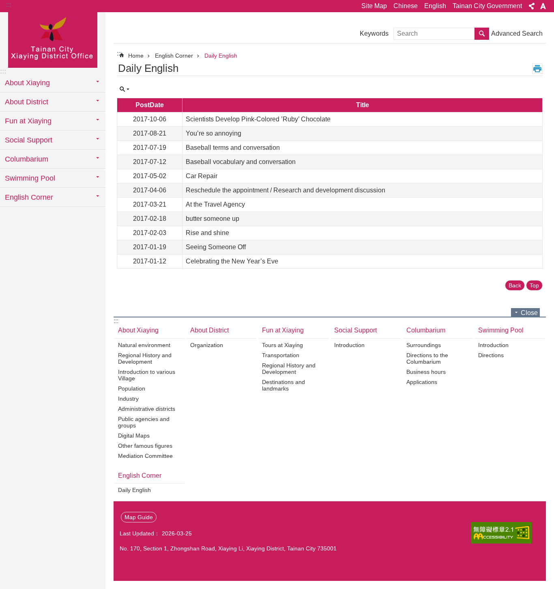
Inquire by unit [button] (124, 89)
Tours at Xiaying (282, 345)
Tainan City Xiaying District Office (52, 39)
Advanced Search (517, 33)
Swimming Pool (501, 330)
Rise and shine (207, 232)
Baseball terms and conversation (233, 147)
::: (8, 4)
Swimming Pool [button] (30, 178)
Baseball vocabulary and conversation (241, 161)
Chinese (405, 5)
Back (515, 285)
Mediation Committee (145, 456)
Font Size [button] (543, 6)
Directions (491, 355)
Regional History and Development (145, 358)
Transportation (280, 355)
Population (131, 388)
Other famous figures (145, 445)
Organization (206, 345)
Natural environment (144, 345)
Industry (128, 398)
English (435, 5)
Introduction (349, 345)
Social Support (355, 330)
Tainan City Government (487, 5)
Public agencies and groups (144, 422)
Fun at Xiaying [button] (28, 121)
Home (136, 55)
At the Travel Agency (215, 204)
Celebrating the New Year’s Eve (232, 261)
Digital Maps (134, 435)
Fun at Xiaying (283, 330)
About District (209, 330)
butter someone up (212, 218)
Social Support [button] (28, 140)
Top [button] (534, 285)
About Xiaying (138, 330)
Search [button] (482, 34)
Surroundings (423, 345)
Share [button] (532, 6)
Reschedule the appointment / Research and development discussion (285, 190)
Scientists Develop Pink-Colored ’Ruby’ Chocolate (258, 119)
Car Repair (201, 176)
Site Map (374, 5)
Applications (421, 382)
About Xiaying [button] (27, 83)
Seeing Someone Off (216, 247)
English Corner (174, 55)
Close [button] (529, 312)
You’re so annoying (213, 133)
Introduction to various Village (146, 375)
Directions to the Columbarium (427, 358)
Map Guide (139, 517)
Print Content (537, 68)
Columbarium (425, 330)
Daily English (220, 55)
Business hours (426, 372)
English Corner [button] (29, 197)
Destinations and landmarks (283, 385)
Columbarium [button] (26, 159)
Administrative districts (146, 409)
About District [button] (26, 102)
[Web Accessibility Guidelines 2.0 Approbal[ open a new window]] (501, 533)
